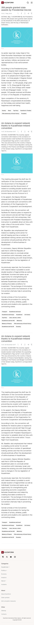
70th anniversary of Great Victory (10, 113)
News (9, 110)
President (23, 113)
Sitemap (3, 610)
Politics (3, 570)
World (3, 581)
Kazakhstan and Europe (8, 314)
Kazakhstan (19, 314)
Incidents (4, 584)
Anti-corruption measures (8, 601)
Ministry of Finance (7, 323)
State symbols (5, 597)
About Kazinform (6, 594)
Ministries (19, 320)
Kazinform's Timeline (25, 110)
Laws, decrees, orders (15, 317)
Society (4, 110)
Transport (4, 311)
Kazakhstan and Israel (15, 311)
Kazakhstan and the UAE (8, 320)
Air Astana (27, 314)
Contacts (3, 614)
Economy (18, 326)
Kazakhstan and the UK (8, 326)
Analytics (3, 577)
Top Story (15, 110)
